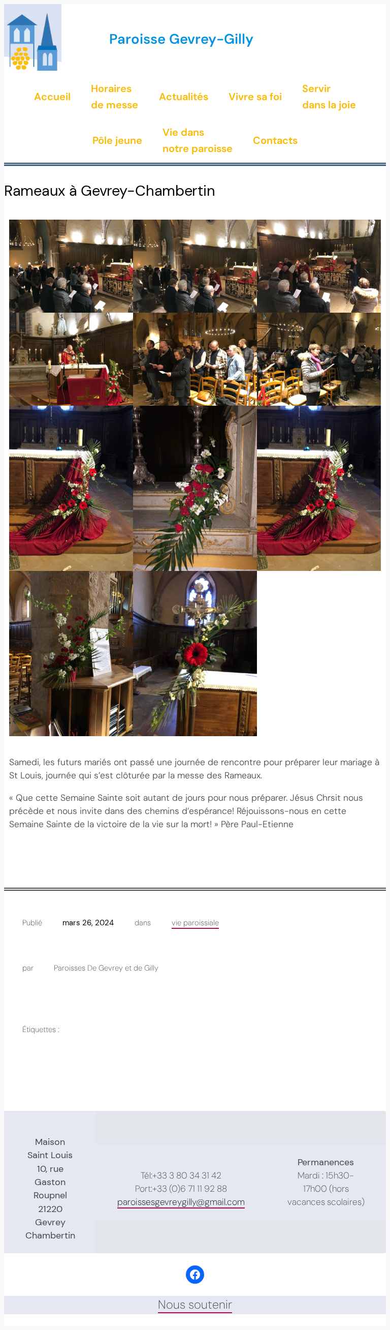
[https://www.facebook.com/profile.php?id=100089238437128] (195, 1274)
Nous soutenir (195, 1304)
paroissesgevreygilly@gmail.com (181, 1201)
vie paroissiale (195, 923)
